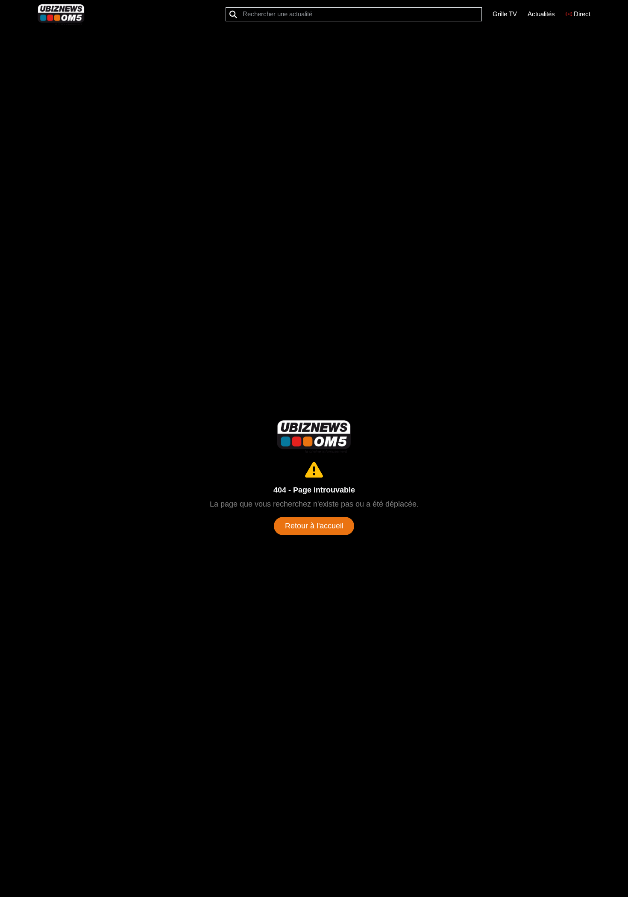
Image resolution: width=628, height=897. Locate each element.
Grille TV (505, 14)
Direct (582, 14)
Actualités (541, 14)
